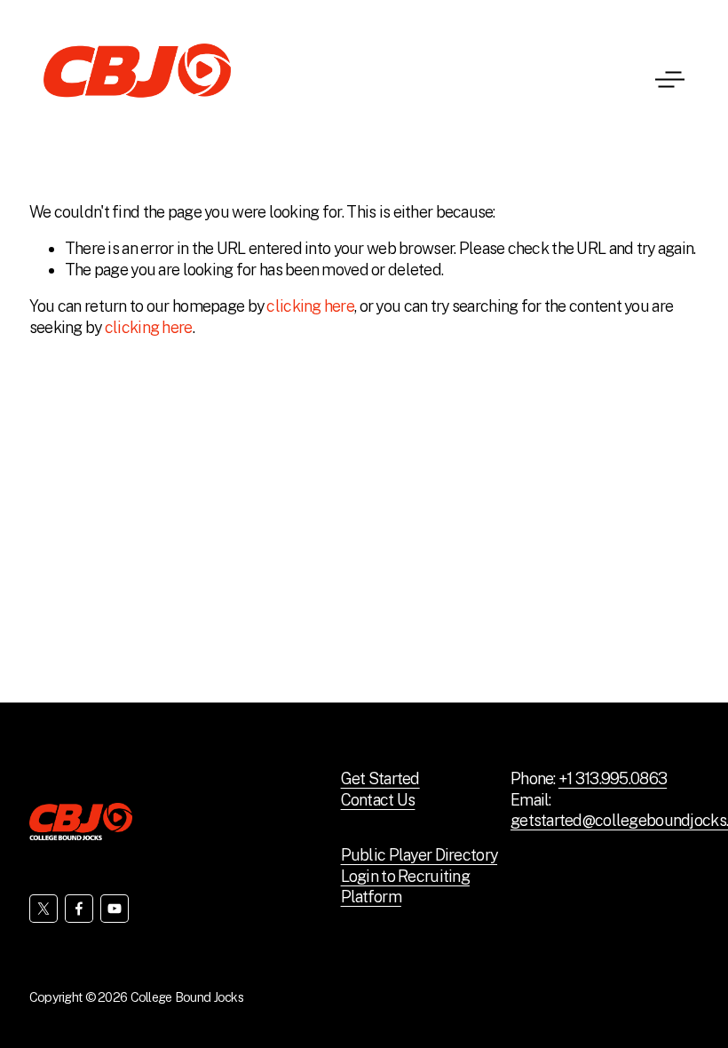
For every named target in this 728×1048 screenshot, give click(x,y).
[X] (43, 908)
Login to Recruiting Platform (405, 886)
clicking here (310, 306)
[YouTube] (114, 908)
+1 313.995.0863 (612, 778)
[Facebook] (79, 908)
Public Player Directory (419, 855)
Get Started (380, 778)
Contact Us (378, 799)
